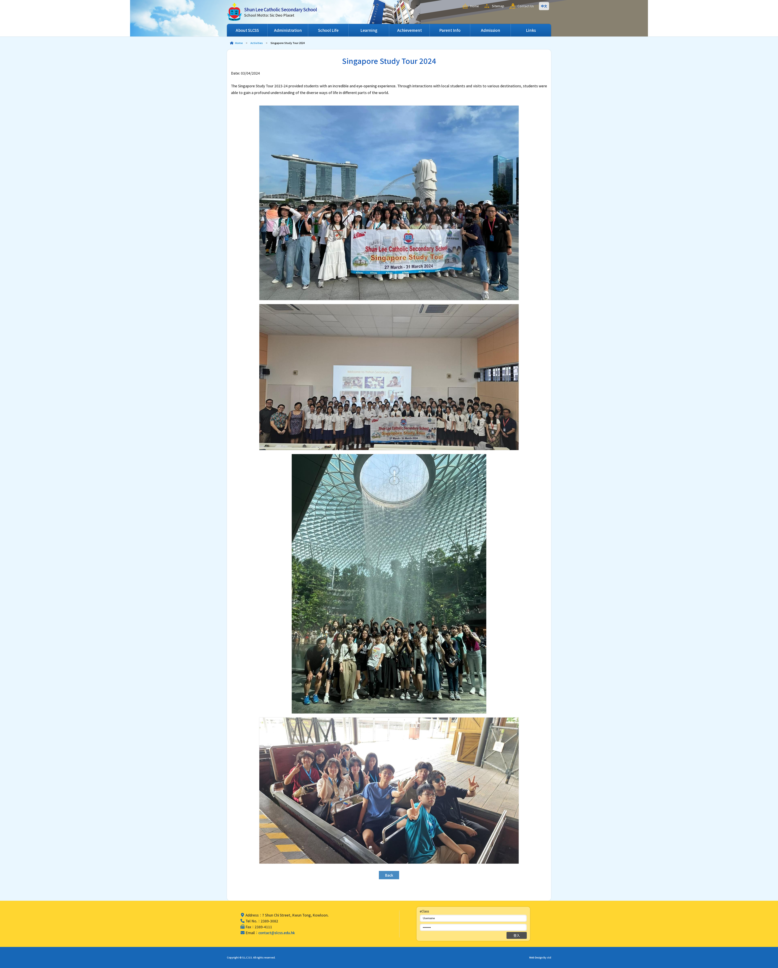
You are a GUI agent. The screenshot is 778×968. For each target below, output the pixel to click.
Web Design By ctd (540, 957)
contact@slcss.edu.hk (276, 932)
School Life (328, 30)
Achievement (409, 30)
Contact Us (525, 6)
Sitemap (498, 6)
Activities (256, 43)
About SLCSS (247, 30)
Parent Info (450, 30)
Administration (288, 30)
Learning (368, 30)
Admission (490, 30)
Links (531, 30)
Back (389, 875)
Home (474, 6)
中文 (544, 6)
